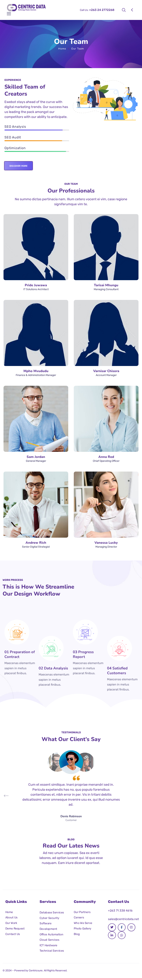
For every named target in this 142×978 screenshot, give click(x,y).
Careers (79, 917)
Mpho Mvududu (35, 371)
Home (62, 48)
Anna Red (106, 457)
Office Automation (51, 934)
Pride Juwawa (36, 285)
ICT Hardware (48, 945)
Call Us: (97, 10)
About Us (11, 917)
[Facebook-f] (122, 927)
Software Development (48, 926)
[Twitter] (112, 927)
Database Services (52, 912)
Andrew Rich (36, 542)
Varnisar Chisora (106, 371)
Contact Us (12, 934)
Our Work (11, 923)
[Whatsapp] (122, 935)
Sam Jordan (36, 457)
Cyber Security (49, 917)
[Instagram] (131, 927)
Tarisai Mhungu (106, 285)
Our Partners (82, 912)
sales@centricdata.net (123, 919)
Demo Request (15, 928)
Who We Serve (83, 923)
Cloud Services (49, 939)
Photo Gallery (82, 928)
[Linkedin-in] (112, 935)
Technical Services (52, 950)
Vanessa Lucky (106, 542)
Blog (77, 934)
